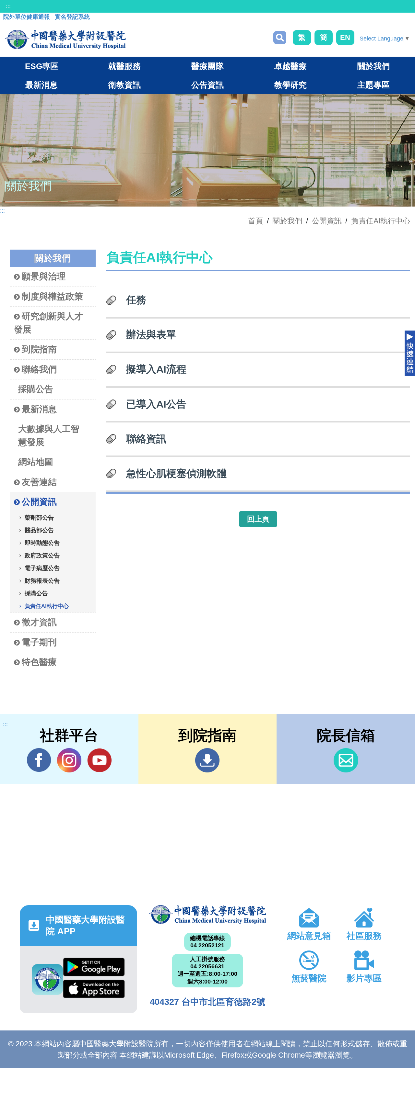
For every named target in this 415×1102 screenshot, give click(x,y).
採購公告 (35, 389)
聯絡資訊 (146, 438)
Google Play (94, 969)
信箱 (346, 760)
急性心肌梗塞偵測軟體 (176, 473)
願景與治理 (43, 276)
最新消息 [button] (41, 84)
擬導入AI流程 (156, 369)
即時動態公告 (42, 543)
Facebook (39, 760)
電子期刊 (39, 642)
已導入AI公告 (156, 404)
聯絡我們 (39, 369)
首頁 (255, 221)
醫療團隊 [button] (207, 66)
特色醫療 (39, 662)
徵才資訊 (39, 622)
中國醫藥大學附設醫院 (207, 914)
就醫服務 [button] (124, 66)
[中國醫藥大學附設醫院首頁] (65, 39)
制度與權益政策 (52, 296)
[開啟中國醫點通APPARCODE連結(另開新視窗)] (47, 979)
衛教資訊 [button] (124, 84)
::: (8, 6)
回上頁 (258, 519)
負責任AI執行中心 (380, 221)
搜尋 (279, 37)
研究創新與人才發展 (48, 322)
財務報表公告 (42, 581)
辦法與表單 (151, 334)
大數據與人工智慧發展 (48, 435)
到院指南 (39, 349)
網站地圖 (35, 462)
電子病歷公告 (42, 568)
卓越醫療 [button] (290, 66)
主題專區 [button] (373, 84)
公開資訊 (327, 221)
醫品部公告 (39, 531)
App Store (94, 991)
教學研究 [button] (290, 84)
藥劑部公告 (39, 518)
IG (69, 760)
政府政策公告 (42, 556)
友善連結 (39, 482)
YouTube (99, 760)
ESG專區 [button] (41, 66)
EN (345, 37)
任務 (136, 299)
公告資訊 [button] (207, 84)
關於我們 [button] (373, 66)
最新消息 (39, 409)
